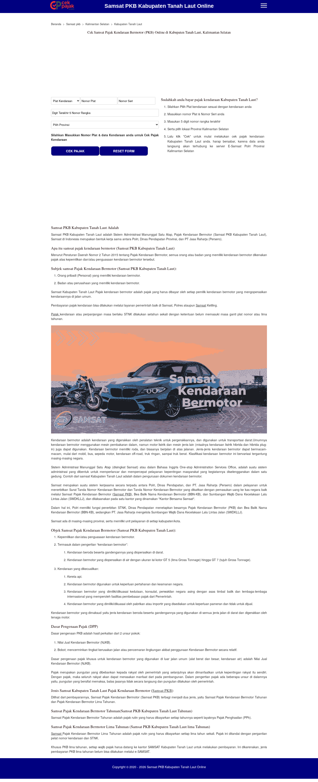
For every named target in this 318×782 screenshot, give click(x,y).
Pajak (55, 314)
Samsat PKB (122, 494)
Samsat (201, 305)
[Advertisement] (159, 66)
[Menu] (264, 6)
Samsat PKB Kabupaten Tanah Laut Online (159, 6)
